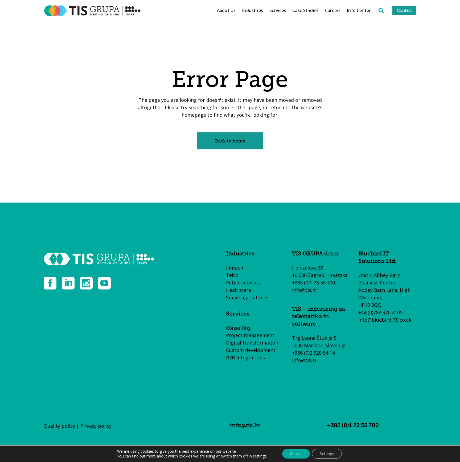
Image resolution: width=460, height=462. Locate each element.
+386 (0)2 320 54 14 (313, 353)
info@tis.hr (304, 290)
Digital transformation (252, 342)
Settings (327, 453)
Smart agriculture (246, 297)
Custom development (251, 350)
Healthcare (238, 290)
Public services (243, 282)
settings (259, 456)
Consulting (238, 328)
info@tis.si (304, 360)
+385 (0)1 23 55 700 (313, 282)
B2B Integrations (245, 357)
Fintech (234, 267)
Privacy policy (96, 426)
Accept (296, 453)
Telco (232, 275)
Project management (250, 335)
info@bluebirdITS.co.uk (385, 320)
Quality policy (59, 426)
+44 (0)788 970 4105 (380, 312)
